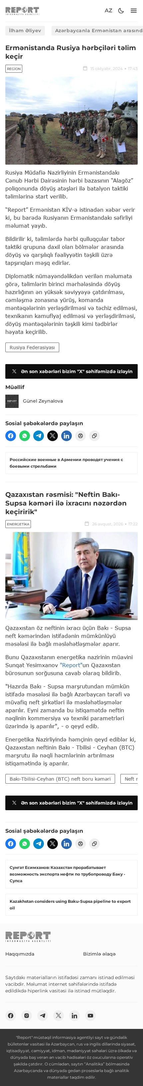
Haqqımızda (19, 954)
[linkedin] (66, 435)
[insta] (26, 1015)
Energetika (18, 524)
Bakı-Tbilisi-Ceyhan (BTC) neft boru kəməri (60, 779)
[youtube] (90, 1015)
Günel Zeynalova (43, 401)
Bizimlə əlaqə (99, 954)
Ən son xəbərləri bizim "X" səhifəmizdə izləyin (77, 371)
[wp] (24, 435)
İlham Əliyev (25, 31)
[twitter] (52, 435)
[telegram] (38, 435)
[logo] (22, 11)
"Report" (71, 665)
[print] (80, 435)
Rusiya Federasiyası (32, 347)
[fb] (10, 435)
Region (14, 69)
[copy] (94, 435)
